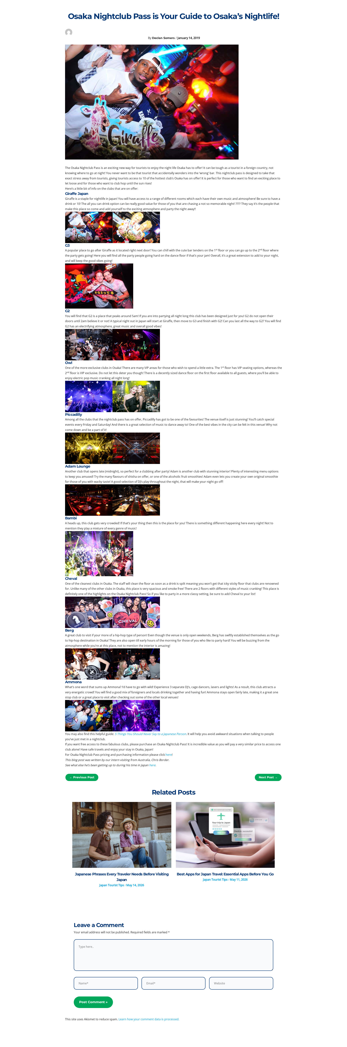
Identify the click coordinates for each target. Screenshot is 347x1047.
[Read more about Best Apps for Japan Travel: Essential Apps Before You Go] (225, 835)
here (169, 755)
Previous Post (81, 777)
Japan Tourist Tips (111, 885)
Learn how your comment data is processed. (149, 1019)
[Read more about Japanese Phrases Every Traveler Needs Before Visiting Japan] (121, 835)
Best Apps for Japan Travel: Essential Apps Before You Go (225, 874)
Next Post (268, 777)
